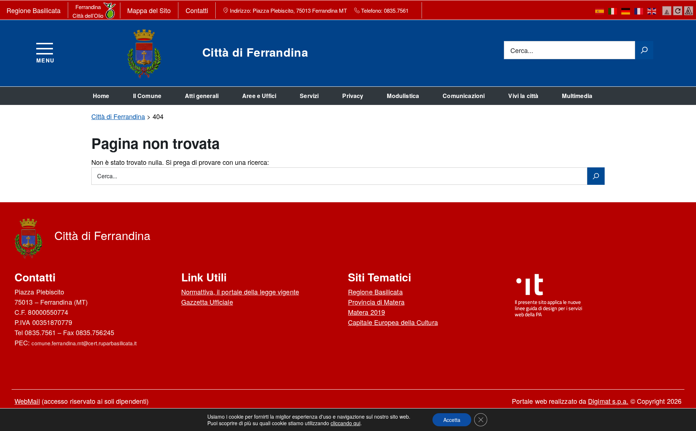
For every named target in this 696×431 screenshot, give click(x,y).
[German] (626, 10)
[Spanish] (600, 10)
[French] (639, 10)
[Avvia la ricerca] (644, 50)
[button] (451, 419)
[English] (652, 10)
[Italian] (613, 10)
